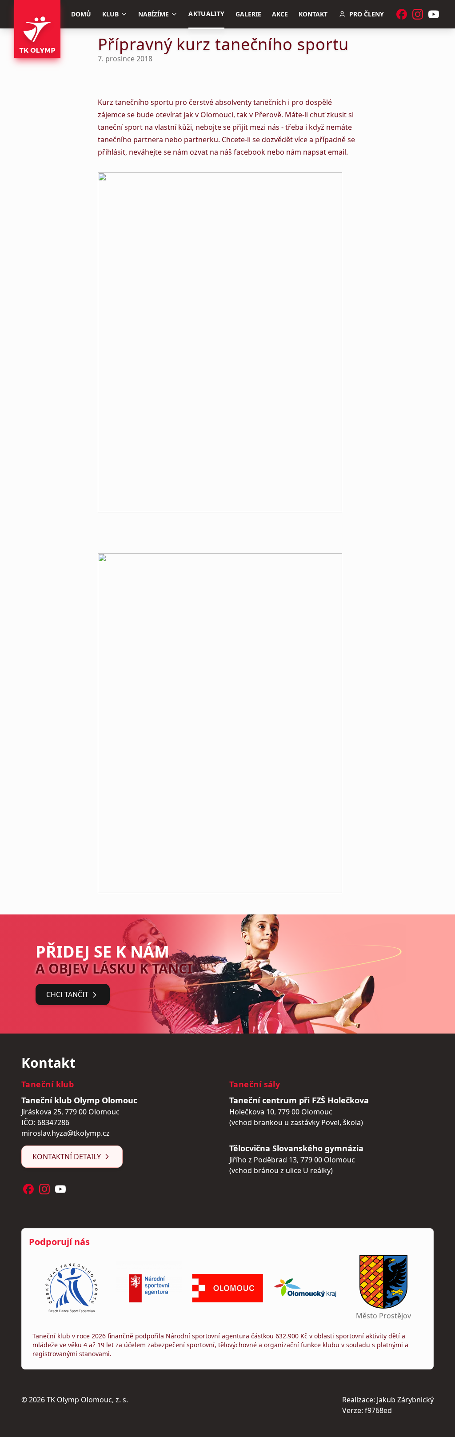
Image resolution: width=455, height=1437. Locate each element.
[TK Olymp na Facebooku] (402, 14)
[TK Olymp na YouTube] (434, 14)
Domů (81, 14)
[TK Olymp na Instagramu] (418, 14)
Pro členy (366, 14)
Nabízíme (153, 14)
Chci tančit (67, 994)
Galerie (248, 14)
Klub (110, 14)
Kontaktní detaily (66, 1157)
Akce (280, 14)
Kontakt (313, 14)
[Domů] (37, 29)
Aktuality (206, 13)
